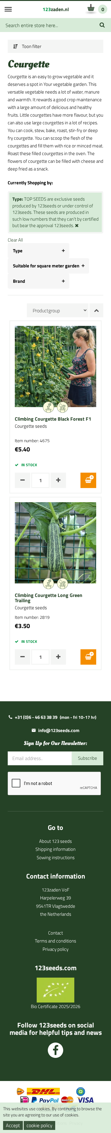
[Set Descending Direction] (96, 310)
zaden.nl (56, 9)
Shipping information (55, 849)
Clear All (15, 239)
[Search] (102, 25)
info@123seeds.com (59, 730)
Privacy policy (55, 949)
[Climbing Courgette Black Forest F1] (55, 366)
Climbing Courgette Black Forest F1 (53, 419)
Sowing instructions (56, 857)
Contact (55, 932)
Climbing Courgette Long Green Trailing (48, 598)
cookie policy (39, 1125)
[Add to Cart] (88, 480)
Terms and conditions (55, 940)
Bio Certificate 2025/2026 (55, 1006)
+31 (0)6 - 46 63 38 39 (36, 717)
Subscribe (87, 758)
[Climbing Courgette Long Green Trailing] (55, 542)
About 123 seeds (55, 841)
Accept (13, 1125)
